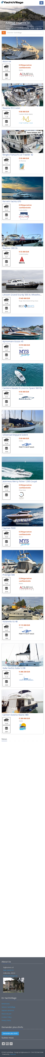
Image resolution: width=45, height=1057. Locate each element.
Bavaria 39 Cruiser (11, 108)
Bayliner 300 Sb (10, 248)
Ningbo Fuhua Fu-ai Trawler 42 (18, 154)
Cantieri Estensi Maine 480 (15, 714)
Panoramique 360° (34, 132)
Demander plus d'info (10, 1033)
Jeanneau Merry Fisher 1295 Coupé (20, 481)
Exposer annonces (8, 1010)
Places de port (6, 1014)
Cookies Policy (6, 1017)
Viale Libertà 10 (8, 970)
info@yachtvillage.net (10, 976)
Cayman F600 (9, 528)
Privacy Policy (6, 1020)
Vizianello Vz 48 (10, 621)
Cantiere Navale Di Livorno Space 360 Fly (22, 388)
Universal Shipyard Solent (15, 434)
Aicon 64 (7, 61)
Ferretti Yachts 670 (12, 201)
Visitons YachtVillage (8, 1007)
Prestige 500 (9, 574)
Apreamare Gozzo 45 (13, 341)
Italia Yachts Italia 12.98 (14, 668)
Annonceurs (6, 1004)
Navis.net (13, 1054)
